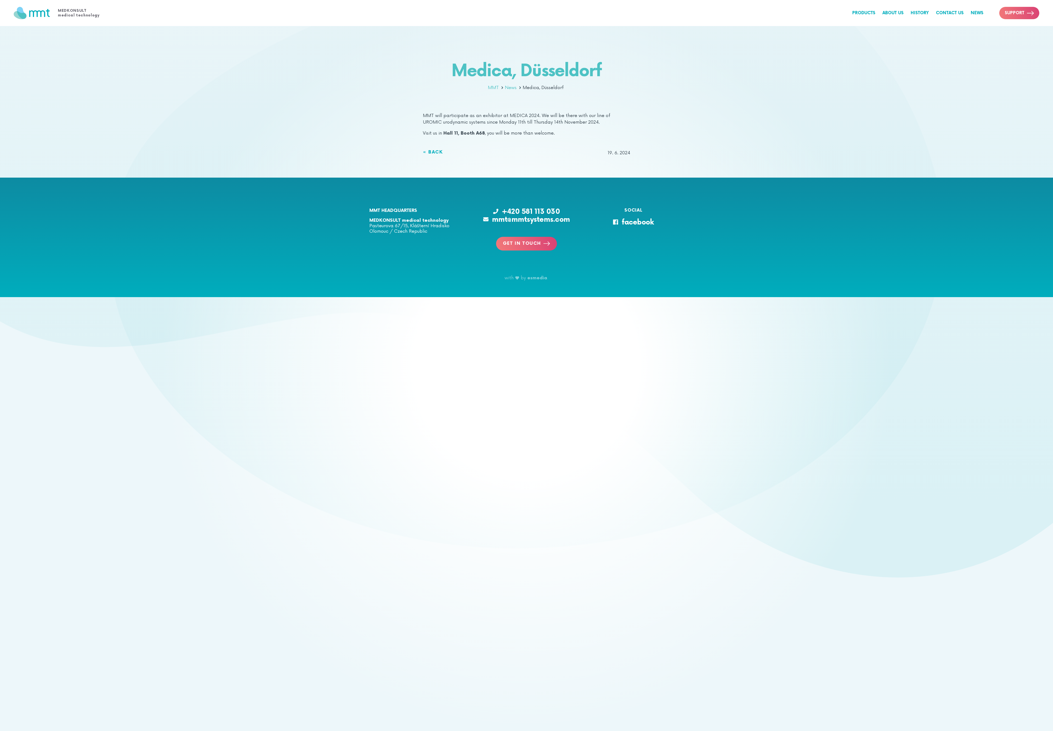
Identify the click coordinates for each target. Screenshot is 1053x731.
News (977, 13)
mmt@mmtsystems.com (531, 220)
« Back (433, 152)
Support (1014, 13)
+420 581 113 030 (531, 212)
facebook (638, 222)
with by (526, 278)
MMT (494, 87)
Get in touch (522, 243)
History (920, 13)
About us (893, 13)
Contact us (950, 13)
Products (863, 13)
